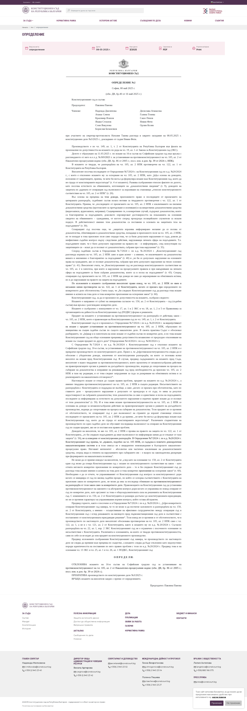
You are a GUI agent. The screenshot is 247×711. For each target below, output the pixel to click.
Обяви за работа (133, 621)
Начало (25, 27)
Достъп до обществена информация (92, 621)
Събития (219, 20)
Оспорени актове (108, 20)
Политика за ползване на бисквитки (37, 706)
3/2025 (133, 49)
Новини (188, 20)
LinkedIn (37, 2)
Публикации (131, 617)
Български (218, 2)
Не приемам (233, 703)
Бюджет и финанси (187, 613)
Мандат (25, 621)
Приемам (216, 703)
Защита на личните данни (86, 618)
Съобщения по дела (150, 20)
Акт (32, 27)
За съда (27, 20)
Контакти (26, 2)
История (26, 628)
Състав (25, 618)
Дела (127, 613)
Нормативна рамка (66, 20)
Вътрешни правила (83, 625)
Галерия (129, 626)
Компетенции (29, 625)
